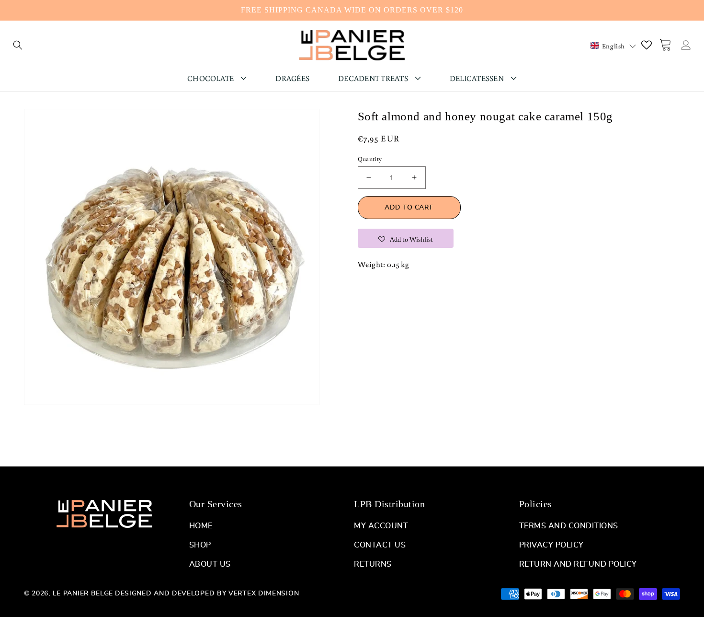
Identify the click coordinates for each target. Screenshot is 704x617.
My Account (381, 526)
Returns (373, 564)
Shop (200, 545)
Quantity (370, 158)
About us (210, 564)
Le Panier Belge (83, 593)
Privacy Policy (551, 545)
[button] (17, 45)
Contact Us (380, 545)
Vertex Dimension (263, 593)
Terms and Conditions (568, 526)
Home (201, 526)
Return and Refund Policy (578, 564)
